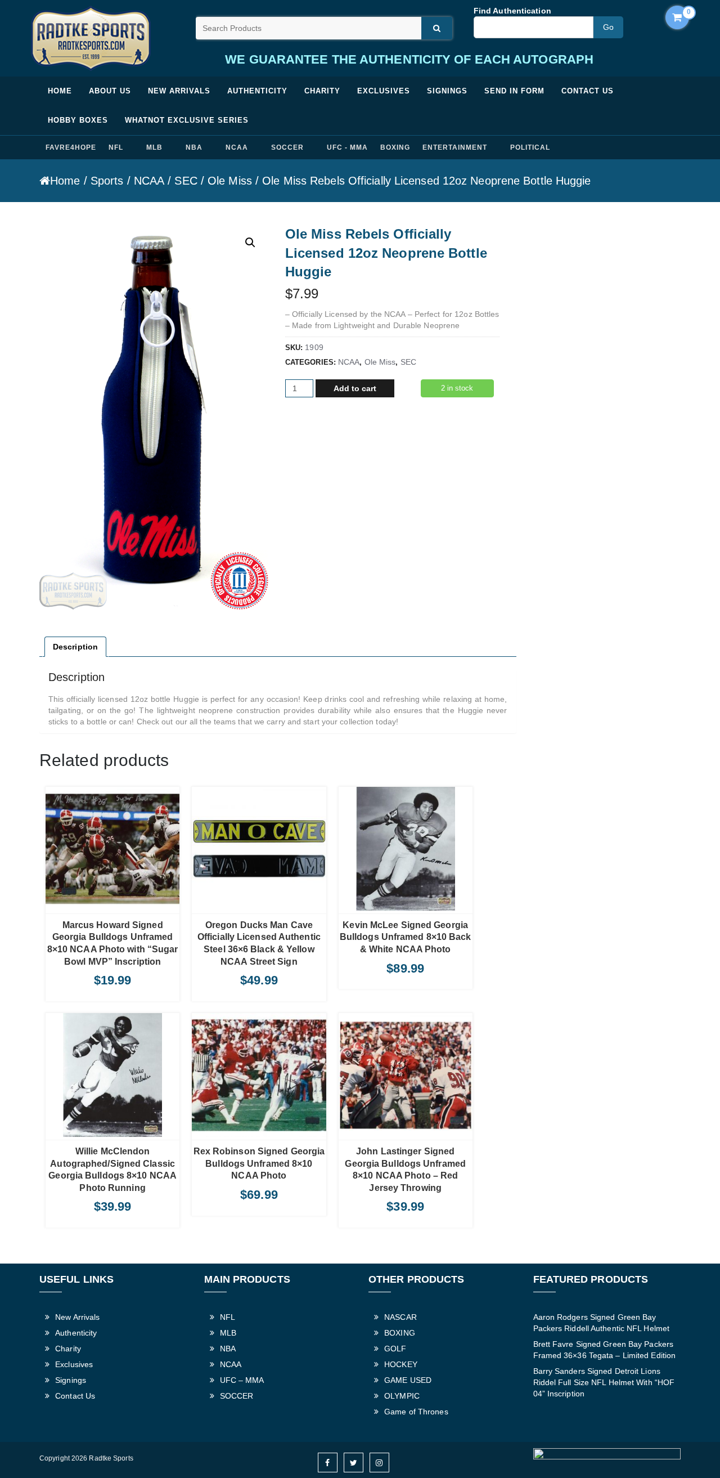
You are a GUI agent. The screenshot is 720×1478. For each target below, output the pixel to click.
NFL (116, 147)
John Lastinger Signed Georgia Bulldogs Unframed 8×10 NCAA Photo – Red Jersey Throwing (405, 1169)
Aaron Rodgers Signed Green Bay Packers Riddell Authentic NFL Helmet (601, 1323)
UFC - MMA (347, 147)
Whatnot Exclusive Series (187, 120)
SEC (185, 180)
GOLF (395, 1348)
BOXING (395, 147)
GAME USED (407, 1380)
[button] (250, 242)
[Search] (436, 28)
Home (60, 91)
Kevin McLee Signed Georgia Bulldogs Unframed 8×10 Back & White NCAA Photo (405, 937)
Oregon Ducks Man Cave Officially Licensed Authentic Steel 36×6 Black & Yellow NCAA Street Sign (259, 943)
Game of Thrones (416, 1411)
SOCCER (287, 147)
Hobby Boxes (78, 120)
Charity (322, 91)
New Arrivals (179, 91)
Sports (107, 180)
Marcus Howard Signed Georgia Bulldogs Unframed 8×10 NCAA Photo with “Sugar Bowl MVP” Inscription (112, 943)
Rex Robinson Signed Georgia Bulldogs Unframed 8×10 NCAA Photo (259, 1163)
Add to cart (355, 388)
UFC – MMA (242, 1380)
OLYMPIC (402, 1395)
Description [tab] (75, 646)
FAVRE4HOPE (71, 147)
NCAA (237, 147)
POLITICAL (530, 147)
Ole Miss (230, 180)
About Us (110, 91)
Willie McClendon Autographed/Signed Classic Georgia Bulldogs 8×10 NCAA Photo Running (112, 1169)
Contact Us (587, 91)
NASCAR (400, 1317)
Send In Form (514, 91)
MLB (154, 147)
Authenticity (257, 91)
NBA (194, 147)
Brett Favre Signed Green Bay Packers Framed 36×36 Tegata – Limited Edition (604, 1350)
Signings (447, 91)
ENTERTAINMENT (454, 147)
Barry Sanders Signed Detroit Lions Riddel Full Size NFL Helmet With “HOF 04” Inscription (604, 1382)
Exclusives (383, 91)
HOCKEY (400, 1364)
